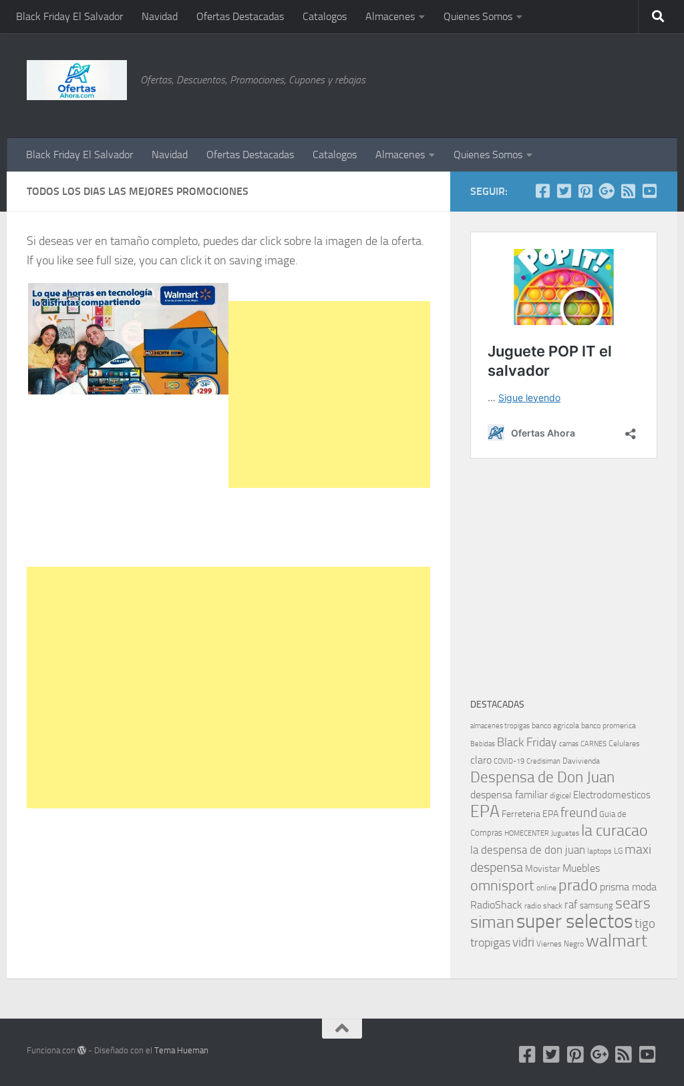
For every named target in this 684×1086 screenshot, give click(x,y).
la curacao (614, 830)
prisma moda (628, 886)
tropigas (490, 942)
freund (578, 812)
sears (633, 903)
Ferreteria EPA (530, 814)
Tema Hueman (181, 1050)
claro (481, 760)
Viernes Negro (560, 943)
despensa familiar (509, 794)
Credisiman (543, 761)
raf (571, 904)
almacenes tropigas (500, 726)
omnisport (502, 885)
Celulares (624, 743)
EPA (485, 811)
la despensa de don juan (527, 849)
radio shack (543, 905)
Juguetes (565, 833)
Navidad (160, 16)
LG (618, 851)
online (546, 887)
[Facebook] (542, 191)
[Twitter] (564, 191)
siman (492, 922)
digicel (560, 795)
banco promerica (608, 725)
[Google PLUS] (606, 191)
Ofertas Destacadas (240, 16)
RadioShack (496, 904)
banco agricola (555, 725)
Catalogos (325, 16)
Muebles (581, 868)
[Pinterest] (585, 191)
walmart (616, 940)
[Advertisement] (590, 83)
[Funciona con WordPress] (81, 1050)
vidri (523, 942)
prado (578, 885)
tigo (645, 923)
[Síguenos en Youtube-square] (649, 191)
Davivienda (581, 761)
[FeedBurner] (628, 191)
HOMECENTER (526, 833)
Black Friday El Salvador (69, 16)
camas (568, 744)
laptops (599, 851)
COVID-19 (509, 761)
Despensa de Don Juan (542, 777)
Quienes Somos (478, 16)
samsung (596, 905)
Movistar (542, 868)
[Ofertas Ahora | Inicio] (77, 80)
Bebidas (482, 744)
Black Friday (527, 742)
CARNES (593, 744)
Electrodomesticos (612, 795)
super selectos (574, 921)
